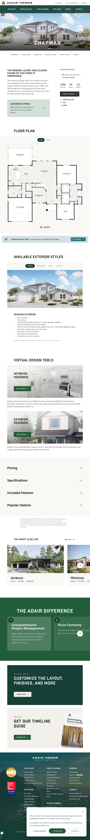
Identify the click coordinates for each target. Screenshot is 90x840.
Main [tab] (41, 140)
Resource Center (53, 788)
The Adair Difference (31, 796)
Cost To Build (68, 94)
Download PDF (68, 99)
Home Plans (28, 772)
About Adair (73, 772)
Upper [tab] (48, 140)
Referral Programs (75, 783)
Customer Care (74, 799)
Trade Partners (74, 780)
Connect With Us (75, 793)
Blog (48, 791)
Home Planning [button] (43, 9)
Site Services (51, 780)
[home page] (17, 2)
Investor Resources (53, 777)
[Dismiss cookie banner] (82, 811)
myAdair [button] (83, 3)
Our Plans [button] (12, 9)
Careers (72, 775)
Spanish (30, 266)
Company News (74, 778)
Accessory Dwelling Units (33, 783)
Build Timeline (52, 772)
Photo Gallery (29, 775)
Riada (51, 266)
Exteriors (38, 54)
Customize (77, 239)
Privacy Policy (21, 832)
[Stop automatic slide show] (2, 14)
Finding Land (51, 775)
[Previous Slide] (5, 28)
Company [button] (58, 3)
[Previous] (10, 565)
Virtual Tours (50, 54)
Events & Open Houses (55, 794)
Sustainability (28, 804)
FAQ (48, 797)
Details (76, 54)
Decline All (75, 831)
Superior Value (29, 802)
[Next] (80, 634)
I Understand (57, 831)
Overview (14, 54)
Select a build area (71, 75)
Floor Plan (26, 54)
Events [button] (68, 9)
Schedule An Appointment (78, 796)
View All (68, 539)
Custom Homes (29, 780)
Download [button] (21, 737)
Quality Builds (29, 799)
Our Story (27, 793)
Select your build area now (52, 340)
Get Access (21, 388)
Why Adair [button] (57, 9)
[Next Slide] (85, 28)
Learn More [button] (21, 694)
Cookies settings (39, 831)
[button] (43, 108)
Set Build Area (73, 3)
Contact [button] (79, 9)
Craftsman (41, 266)
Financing (50, 786)
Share (65, 105)
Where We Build (26, 9)
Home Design (51, 783)
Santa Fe (59, 266)
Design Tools (65, 54)
